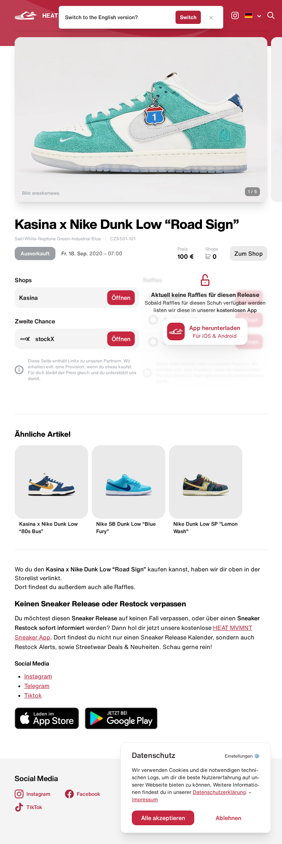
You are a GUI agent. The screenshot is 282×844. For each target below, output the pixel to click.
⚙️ (242, 755)
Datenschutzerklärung (219, 792)
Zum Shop (248, 253)
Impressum (145, 799)
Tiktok (33, 695)
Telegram (37, 686)
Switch (188, 17)
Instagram (38, 676)
